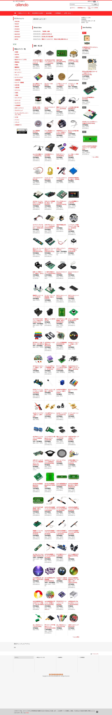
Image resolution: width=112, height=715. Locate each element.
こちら (27, 712)
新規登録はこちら (82, 7)
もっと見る (76, 639)
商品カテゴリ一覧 (41, 659)
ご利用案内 (82, 659)
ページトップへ (95, 656)
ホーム (16, 659)
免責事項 (60, 659)
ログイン (73, 7)
